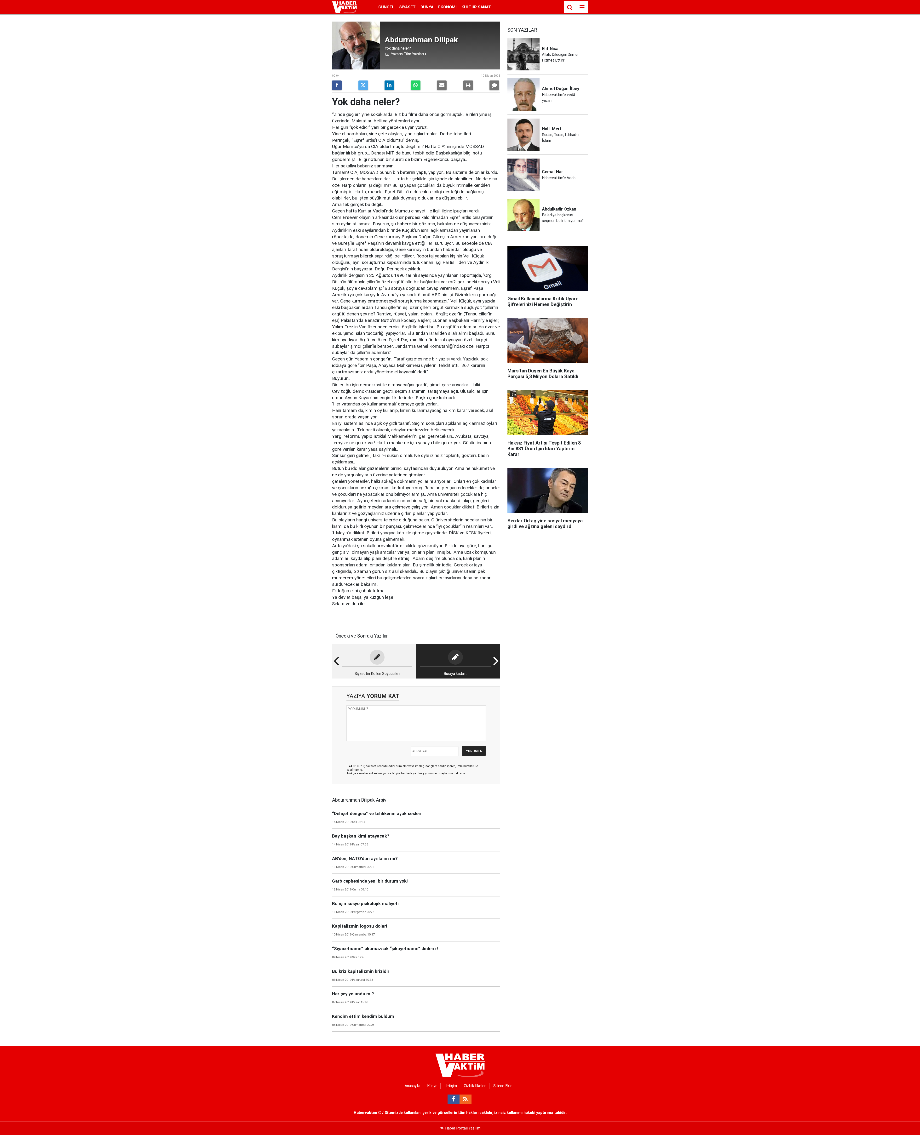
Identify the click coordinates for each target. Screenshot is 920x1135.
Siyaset (407, 7)
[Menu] (582, 7)
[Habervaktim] (344, 7)
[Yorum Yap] (494, 85)
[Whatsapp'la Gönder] (415, 85)
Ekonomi (447, 7)
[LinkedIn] (389, 85)
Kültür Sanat (476, 7)
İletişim (450, 1086)
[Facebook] (337, 85)
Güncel (386, 7)
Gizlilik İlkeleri (475, 1086)
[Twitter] (363, 85)
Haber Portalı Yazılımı (463, 1128)
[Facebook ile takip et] (454, 1099)
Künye (432, 1086)
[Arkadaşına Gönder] (442, 85)
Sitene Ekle (502, 1086)
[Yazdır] (468, 85)
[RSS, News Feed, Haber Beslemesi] (466, 1099)
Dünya (426, 7)
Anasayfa (412, 1086)
